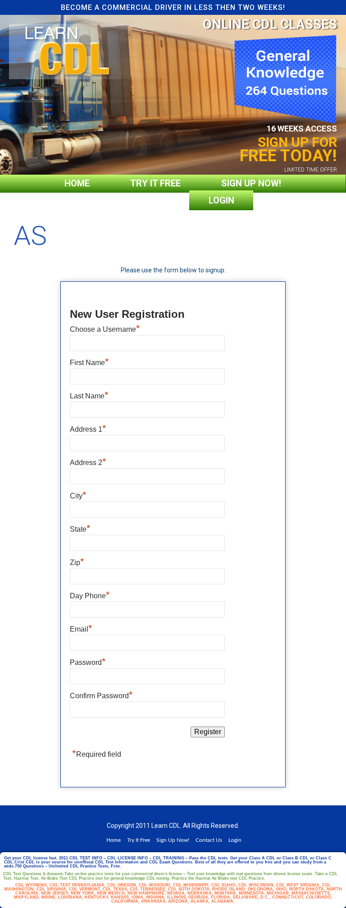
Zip (77, 562)
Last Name (89, 396)
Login (221, 200)
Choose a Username (105, 329)
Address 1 (88, 429)
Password (88, 662)
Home (77, 183)
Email (81, 629)
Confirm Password (101, 696)
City (78, 496)
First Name (89, 362)
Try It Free (155, 183)
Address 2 (88, 462)
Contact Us (140, 200)
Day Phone (90, 596)
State (80, 529)
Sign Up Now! (251, 183)
